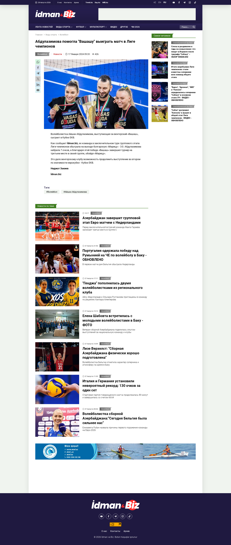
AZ (155, 2)
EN (159, 2)
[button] (38, 62)
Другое (124, 27)
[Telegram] (184, 2)
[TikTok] (195, 2)
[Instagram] (190, 2)
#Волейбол (51, 192)
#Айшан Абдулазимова (75, 192)
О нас (59, 2)
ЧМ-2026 (135, 27)
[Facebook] (179, 2)
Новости (57, 54)
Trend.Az (89, 2)
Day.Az (97, 2)
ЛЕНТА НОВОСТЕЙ (44, 27)
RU (164, 2)
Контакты (68, 2)
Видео (113, 27)
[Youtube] (174, 2)
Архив (76, 2)
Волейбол (42, 54)
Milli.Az (105, 2)
